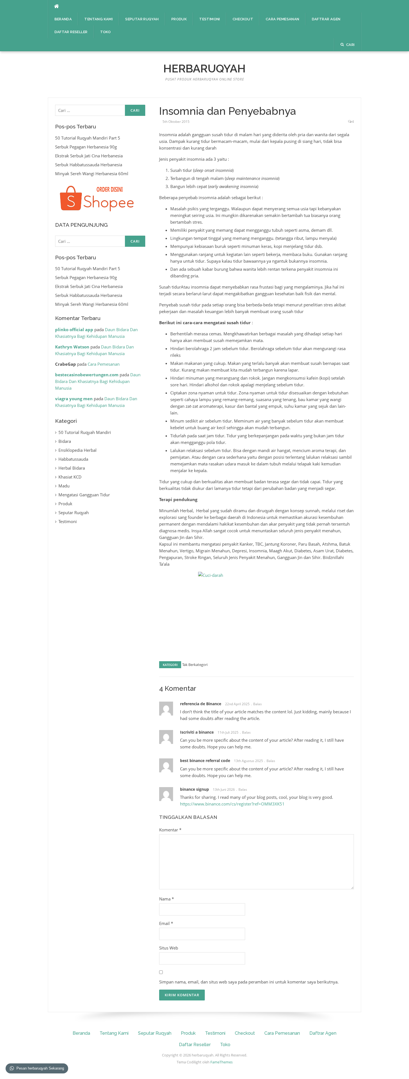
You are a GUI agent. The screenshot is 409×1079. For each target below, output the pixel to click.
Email (166, 923)
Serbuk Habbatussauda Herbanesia (88, 164)
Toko (105, 32)
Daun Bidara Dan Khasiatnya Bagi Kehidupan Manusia (98, 381)
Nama (166, 899)
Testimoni (209, 19)
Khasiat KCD (70, 477)
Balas (257, 704)
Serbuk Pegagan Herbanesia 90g (86, 147)
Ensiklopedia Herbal (77, 450)
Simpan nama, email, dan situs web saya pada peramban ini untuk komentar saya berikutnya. (249, 982)
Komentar (170, 830)
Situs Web (168, 948)
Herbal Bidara (71, 468)
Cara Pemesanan (282, 19)
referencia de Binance (200, 703)
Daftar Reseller (71, 32)
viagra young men (74, 398)
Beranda (63, 19)
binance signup (194, 789)
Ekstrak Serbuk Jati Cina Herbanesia (89, 155)
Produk (179, 19)
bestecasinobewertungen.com (87, 374)
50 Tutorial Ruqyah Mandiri (84, 432)
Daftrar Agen (326, 19)
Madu (64, 486)
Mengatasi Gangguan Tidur (84, 494)
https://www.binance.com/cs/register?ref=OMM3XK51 (232, 804)
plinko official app (74, 329)
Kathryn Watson (72, 347)
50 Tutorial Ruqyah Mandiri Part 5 (87, 138)
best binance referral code (205, 760)
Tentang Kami (98, 19)
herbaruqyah (204, 68)
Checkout (243, 19)
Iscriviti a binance (197, 732)
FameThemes (221, 1062)
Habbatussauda (73, 459)
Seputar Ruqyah (142, 19)
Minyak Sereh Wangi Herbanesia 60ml (91, 173)
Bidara (64, 441)
